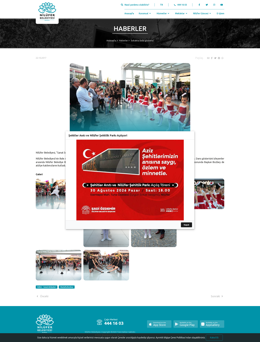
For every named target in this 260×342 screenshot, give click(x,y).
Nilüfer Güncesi (201, 13)
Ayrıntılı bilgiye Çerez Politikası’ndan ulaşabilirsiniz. (180, 337)
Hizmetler (162, 13)
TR (161, 5)
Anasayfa (129, 13)
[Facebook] (199, 5)
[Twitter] (206, 5)
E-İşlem (220, 13)
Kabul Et (214, 337)
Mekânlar (180, 13)
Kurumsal (144, 13)
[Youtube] (222, 5)
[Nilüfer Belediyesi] (47, 12)
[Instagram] (214, 5)
